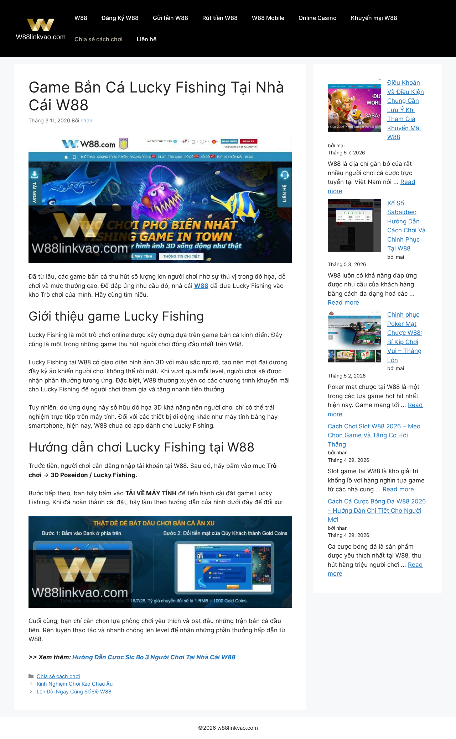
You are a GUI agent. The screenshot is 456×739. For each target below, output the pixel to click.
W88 (80, 17)
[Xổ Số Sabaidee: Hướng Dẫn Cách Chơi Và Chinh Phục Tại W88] (354, 227)
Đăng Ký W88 (120, 17)
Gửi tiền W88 (170, 17)
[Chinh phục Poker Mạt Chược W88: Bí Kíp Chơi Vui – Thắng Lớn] (354, 338)
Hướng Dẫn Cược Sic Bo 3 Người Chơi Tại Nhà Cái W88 (153, 657)
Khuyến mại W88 (374, 17)
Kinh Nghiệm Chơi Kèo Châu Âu (75, 684)
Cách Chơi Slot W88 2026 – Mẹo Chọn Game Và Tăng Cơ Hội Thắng (374, 435)
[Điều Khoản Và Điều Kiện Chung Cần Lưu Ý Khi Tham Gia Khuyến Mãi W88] (354, 106)
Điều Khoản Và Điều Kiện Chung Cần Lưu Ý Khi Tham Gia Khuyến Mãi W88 (405, 110)
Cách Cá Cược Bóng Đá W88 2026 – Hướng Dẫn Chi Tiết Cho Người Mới (377, 510)
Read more (343, 302)
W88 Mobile (268, 17)
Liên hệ (146, 39)
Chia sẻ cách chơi (98, 39)
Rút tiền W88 (220, 17)
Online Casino (318, 17)
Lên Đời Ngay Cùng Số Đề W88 (74, 691)
